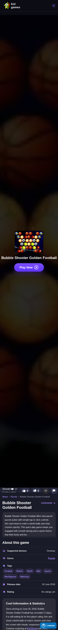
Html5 (29, 571)
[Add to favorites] (45, 491)
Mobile (20, 571)
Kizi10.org (32, 628)
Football (8, 571)
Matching (24, 577)
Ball (38, 571)
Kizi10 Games (16, 5)
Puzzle (14, 497)
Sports (48, 571)
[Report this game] (54, 491)
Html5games (10, 577)
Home (5, 497)
